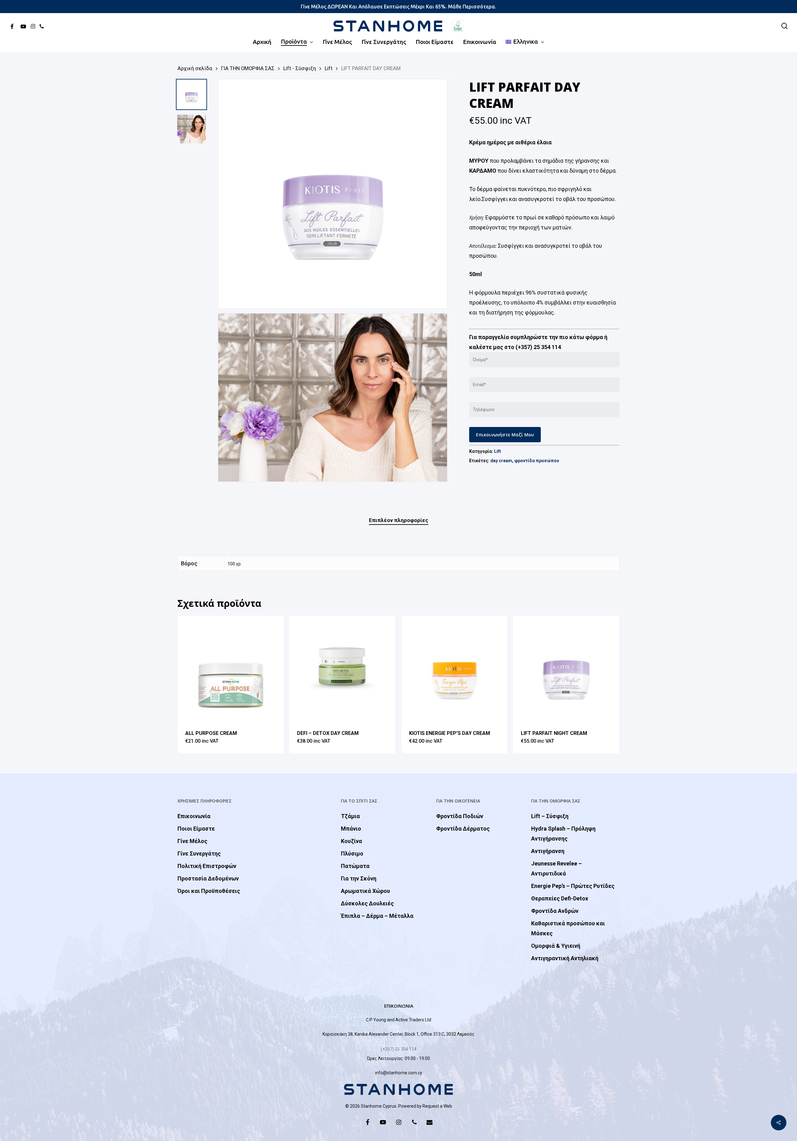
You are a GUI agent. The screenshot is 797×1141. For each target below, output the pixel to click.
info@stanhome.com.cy (398, 1072)
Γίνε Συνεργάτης (199, 853)
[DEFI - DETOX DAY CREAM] (342, 669)
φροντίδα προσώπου (536, 460)
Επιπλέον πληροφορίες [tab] (398, 520)
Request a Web (437, 1106)
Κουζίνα (351, 841)
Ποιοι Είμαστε (196, 828)
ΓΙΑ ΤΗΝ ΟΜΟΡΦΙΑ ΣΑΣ (248, 68)
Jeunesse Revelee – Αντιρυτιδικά (556, 868)
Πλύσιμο (352, 853)
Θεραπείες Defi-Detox (559, 898)
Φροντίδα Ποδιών (459, 816)
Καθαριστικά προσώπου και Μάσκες (568, 928)
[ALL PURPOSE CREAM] (230, 669)
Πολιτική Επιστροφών (206, 866)
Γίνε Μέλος (192, 841)
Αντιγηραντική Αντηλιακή (564, 958)
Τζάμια (350, 816)
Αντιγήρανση (547, 851)
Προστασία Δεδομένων (208, 878)
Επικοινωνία (193, 816)
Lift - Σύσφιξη (299, 68)
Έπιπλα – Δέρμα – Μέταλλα (377, 916)
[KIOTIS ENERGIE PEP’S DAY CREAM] (454, 669)
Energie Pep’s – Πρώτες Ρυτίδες (573, 886)
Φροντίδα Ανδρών (554, 911)
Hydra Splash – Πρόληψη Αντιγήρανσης (563, 833)
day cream (501, 460)
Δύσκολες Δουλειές (367, 903)
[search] (784, 26)
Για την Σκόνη (358, 878)
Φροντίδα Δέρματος (463, 828)
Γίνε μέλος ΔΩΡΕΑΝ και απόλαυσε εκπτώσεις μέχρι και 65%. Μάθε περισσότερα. (398, 6)
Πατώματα (355, 866)
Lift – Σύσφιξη (549, 816)
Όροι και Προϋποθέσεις (208, 891)
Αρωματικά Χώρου (365, 891)
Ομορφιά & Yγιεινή (555, 945)
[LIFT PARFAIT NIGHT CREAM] (566, 669)
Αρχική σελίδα (194, 68)
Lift (328, 68)
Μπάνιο (351, 828)
